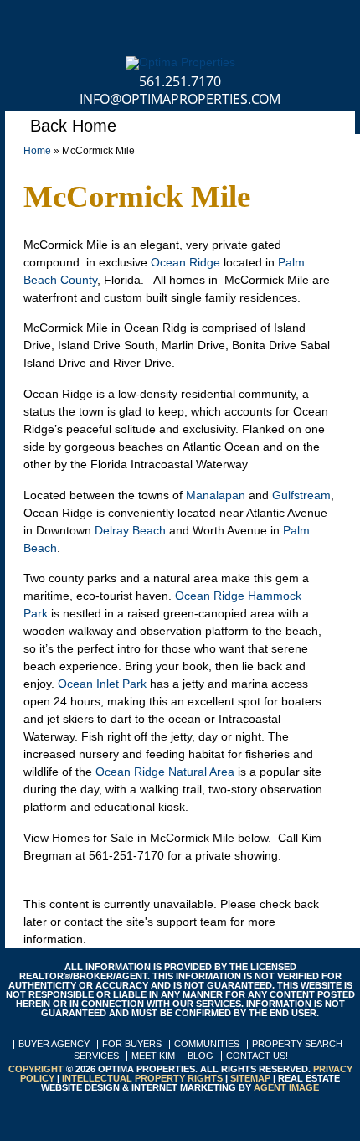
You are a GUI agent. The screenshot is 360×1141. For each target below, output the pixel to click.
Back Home (70, 125)
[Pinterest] (125, 20)
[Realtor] (305, 20)
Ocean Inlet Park (102, 683)
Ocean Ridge (185, 262)
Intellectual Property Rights (142, 1078)
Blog (200, 1056)
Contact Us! (257, 1056)
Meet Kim (153, 1056)
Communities (206, 1044)
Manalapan (215, 495)
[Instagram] (161, 20)
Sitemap (250, 1078)
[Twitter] (53, 20)
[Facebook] (17, 20)
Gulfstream (301, 495)
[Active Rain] (269, 20)
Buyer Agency (54, 1044)
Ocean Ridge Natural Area (164, 771)
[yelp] (341, 20)
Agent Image (286, 1087)
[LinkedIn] (89, 20)
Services (96, 1056)
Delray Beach (130, 530)
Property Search (297, 1044)
